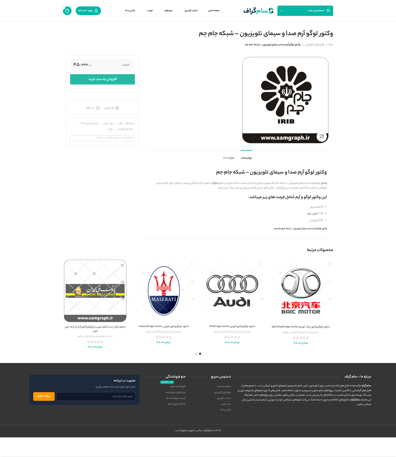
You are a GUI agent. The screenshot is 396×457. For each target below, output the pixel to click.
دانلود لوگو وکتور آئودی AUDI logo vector (232, 326)
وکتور (324, 183)
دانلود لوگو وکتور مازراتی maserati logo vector (164, 326)
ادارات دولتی (108, 123)
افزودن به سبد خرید (102, 79)
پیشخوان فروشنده (175, 392)
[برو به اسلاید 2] (196, 354)
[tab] (246, 156)
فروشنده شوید (173, 386)
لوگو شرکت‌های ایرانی (94, 336)
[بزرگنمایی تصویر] (322, 136)
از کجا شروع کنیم (176, 404)
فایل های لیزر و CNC (89, 123)
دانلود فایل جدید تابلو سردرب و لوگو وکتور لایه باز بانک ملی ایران (95, 329)
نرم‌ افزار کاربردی (222, 392)
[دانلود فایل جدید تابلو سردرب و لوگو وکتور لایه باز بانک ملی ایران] (95, 291)
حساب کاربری (224, 398)
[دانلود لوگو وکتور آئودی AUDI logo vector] (232, 291)
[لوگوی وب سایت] (258, 10)
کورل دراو (312, 214)
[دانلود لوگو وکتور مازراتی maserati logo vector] (164, 291)
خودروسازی (313, 332)
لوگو (214, 183)
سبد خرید (226, 404)
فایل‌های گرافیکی (314, 45)
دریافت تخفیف (44, 396)
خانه (331, 45)
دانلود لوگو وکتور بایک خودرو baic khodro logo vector (301, 327)
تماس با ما (225, 410)
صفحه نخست (224, 386)
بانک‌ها (109, 336)
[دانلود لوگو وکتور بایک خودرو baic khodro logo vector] (301, 291)
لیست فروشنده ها (175, 398)
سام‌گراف (208, 430)
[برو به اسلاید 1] (200, 354)
